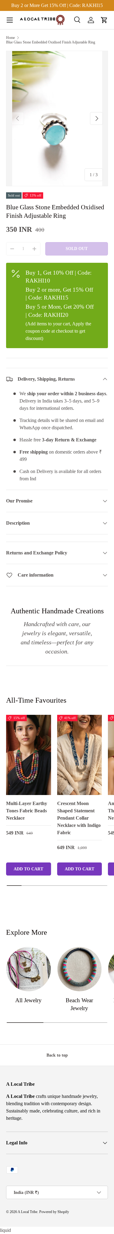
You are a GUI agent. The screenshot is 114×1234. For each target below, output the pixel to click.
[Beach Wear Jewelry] (79, 969)
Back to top (57, 1055)
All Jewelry (28, 1000)
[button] (104, 20)
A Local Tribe (27, 1212)
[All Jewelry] (28, 969)
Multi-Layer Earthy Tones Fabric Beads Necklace (26, 811)
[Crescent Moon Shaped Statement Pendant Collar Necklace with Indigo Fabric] (79, 755)
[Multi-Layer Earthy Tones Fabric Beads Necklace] (28, 755)
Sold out (77, 248)
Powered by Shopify (54, 1212)
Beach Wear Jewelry (79, 1004)
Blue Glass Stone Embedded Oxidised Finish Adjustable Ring (50, 42)
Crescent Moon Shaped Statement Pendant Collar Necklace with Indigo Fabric (79, 818)
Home (10, 38)
